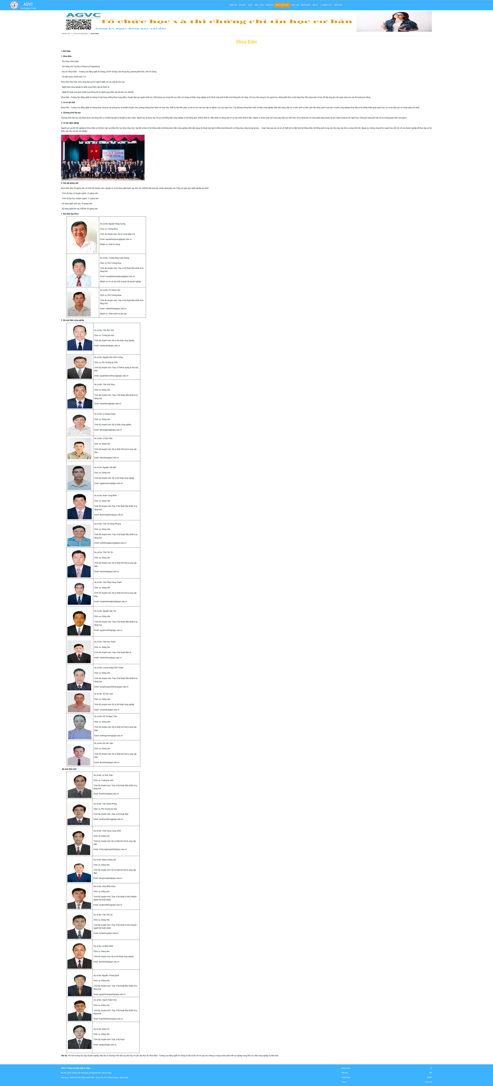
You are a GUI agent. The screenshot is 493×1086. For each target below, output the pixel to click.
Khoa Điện (95, 33)
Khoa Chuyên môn (80, 33)
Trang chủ (66, 33)
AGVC (28, 4)
